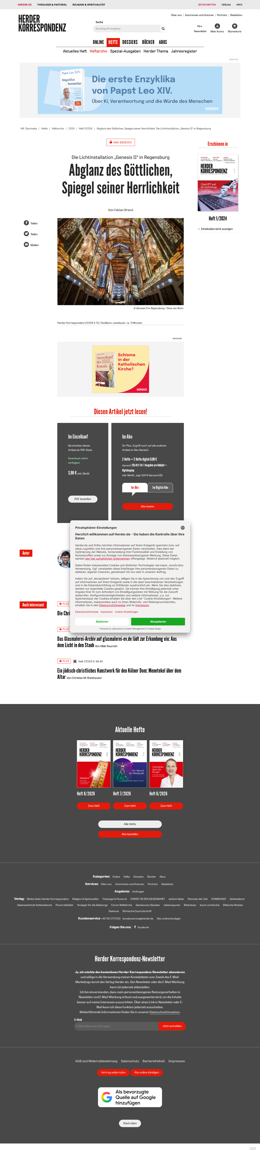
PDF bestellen (82, 499)
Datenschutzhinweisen (165, 1012)
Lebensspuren (171, 905)
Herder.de (25, 4)
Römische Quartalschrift (137, 911)
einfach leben (176, 899)
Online (98, 42)
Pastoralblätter (64, 905)
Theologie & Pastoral (52, 4)
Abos (163, 42)
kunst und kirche (209, 905)
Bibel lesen (190, 905)
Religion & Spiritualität (89, 4)
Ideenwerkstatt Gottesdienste (34, 905)
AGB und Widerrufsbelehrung (96, 1061)
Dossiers (130, 42)
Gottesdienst (237, 899)
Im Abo (135, 487)
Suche (99, 22)
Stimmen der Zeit (198, 899)
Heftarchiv (98, 51)
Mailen (34, 245)
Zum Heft (94, 806)
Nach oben (130, 1123)
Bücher (148, 42)
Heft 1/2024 (85, 128)
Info (239, 4)
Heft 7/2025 (85, 661)
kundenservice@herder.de (138, 918)
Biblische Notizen (233, 905)
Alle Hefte (130, 824)
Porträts (222, 15)
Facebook (143, 927)
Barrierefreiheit (154, 1061)
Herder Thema (156, 51)
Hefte (113, 42)
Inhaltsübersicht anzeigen (217, 229)
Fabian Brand (123, 210)
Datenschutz (130, 1061)
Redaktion (236, 15)
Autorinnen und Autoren (199, 15)
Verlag (226, 4)
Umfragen (138, 891)
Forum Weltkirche (121, 905)
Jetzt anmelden (172, 1026)
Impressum (176, 1061)
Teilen (33, 223)
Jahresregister (184, 51)
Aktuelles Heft (75, 51)
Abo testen (147, 506)
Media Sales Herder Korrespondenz (48, 899)
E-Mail (78, 1020)
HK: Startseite (29, 128)
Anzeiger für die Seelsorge (92, 905)
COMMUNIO (218, 899)
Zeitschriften (207, 4)
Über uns (176, 15)
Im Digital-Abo (160, 487)
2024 (72, 128)
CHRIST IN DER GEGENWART (147, 899)
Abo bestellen (130, 834)
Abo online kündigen (169, 918)
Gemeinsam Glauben (148, 905)
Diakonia (114, 911)
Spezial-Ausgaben (125, 51)
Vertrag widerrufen (113, 1072)
